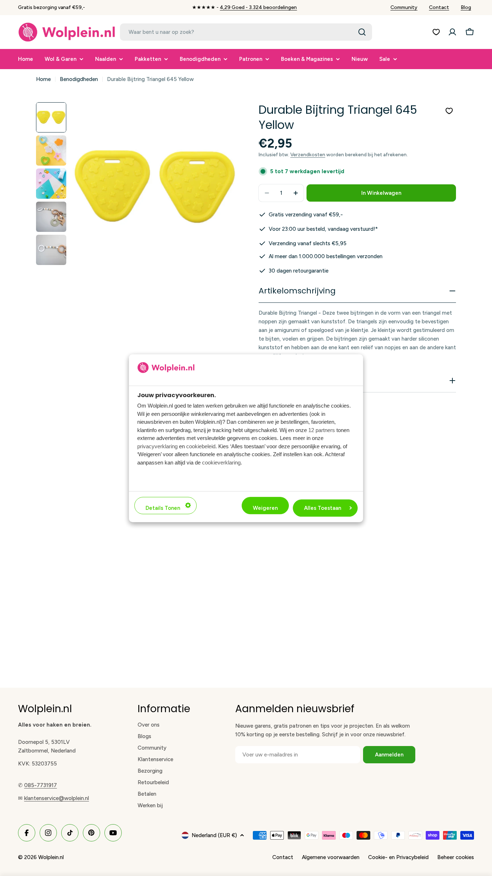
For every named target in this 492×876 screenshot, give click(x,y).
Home (43, 79)
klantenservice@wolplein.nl (56, 798)
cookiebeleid (200, 446)
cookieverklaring (221, 462)
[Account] (452, 32)
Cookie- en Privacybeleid (398, 857)
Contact (439, 7)
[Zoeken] (362, 32)
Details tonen (163, 507)
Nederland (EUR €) (214, 835)
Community (403, 7)
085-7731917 (40, 785)
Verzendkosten (307, 154)
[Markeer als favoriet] (449, 111)
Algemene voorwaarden (330, 857)
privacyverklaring (157, 446)
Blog (466, 7)
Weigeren (265, 507)
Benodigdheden (79, 79)
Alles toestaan (322, 507)
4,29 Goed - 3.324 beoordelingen (258, 7)
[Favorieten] (436, 32)
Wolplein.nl (51, 857)
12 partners (321, 430)
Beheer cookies (455, 857)
